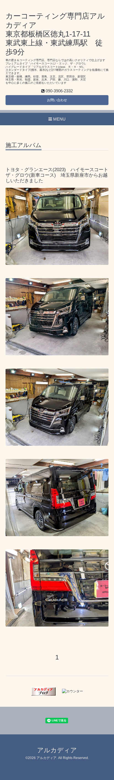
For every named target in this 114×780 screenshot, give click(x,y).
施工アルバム (24, 145)
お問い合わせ (57, 100)
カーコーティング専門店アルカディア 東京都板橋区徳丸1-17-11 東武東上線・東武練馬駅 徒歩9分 (55, 34)
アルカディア (57, 750)
